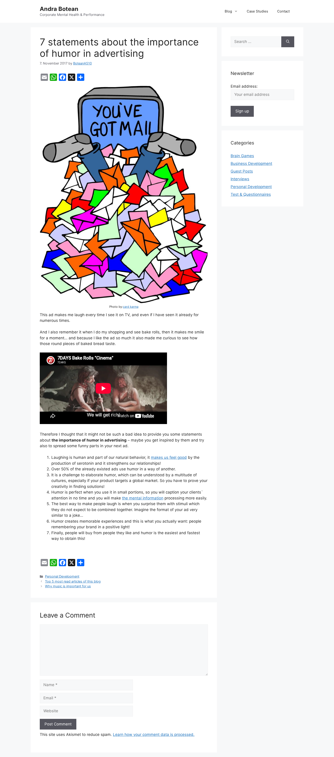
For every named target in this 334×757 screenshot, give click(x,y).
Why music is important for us (68, 586)
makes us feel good (169, 457)
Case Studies (257, 11)
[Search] (287, 41)
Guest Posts (242, 171)
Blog (228, 11)
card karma (130, 306)
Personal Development (62, 576)
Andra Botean (59, 8)
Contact (283, 11)
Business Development (251, 163)
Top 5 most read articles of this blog (73, 581)
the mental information (142, 498)
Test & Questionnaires (251, 194)
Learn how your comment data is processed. (153, 734)
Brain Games (242, 156)
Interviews (240, 179)
